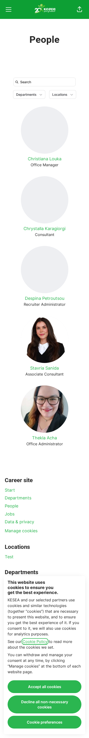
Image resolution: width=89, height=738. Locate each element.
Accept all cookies (44, 686)
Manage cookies (21, 530)
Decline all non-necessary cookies (44, 704)
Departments (18, 497)
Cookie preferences (44, 722)
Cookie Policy (35, 641)
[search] (45, 82)
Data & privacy (19, 521)
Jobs (9, 513)
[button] (79, 9)
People (11, 505)
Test (9, 556)
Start (10, 490)
